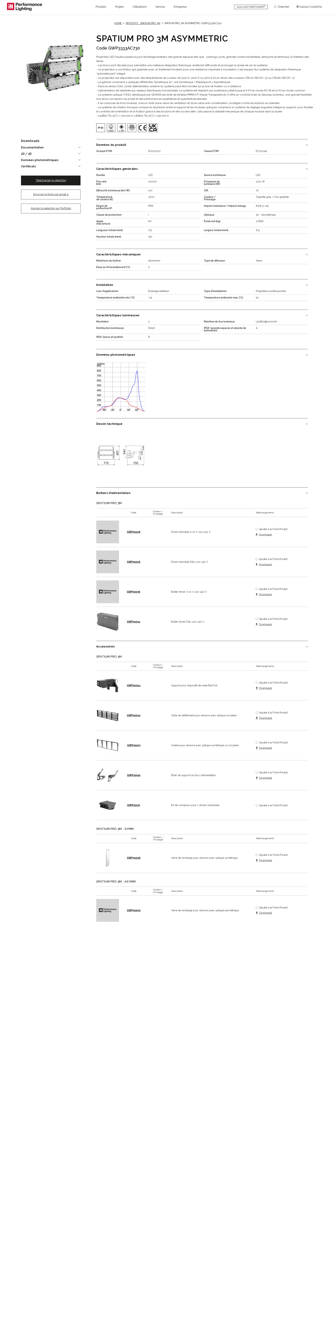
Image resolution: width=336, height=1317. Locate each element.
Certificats (28, 166)
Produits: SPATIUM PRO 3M (143, 23)
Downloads (265, 534)
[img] (100, 127)
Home (118, 23)
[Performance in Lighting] (24, 7)
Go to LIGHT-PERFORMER (251, 6)
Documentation (32, 147)
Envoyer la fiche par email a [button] (50, 194)
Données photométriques (39, 160)
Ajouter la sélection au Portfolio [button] (51, 208)
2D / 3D (26, 153)
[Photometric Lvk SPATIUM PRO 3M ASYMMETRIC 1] (120, 386)
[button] (101, 6)
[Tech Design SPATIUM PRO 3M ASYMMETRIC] (120, 455)
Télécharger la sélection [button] (51, 180)
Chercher (283, 6)
